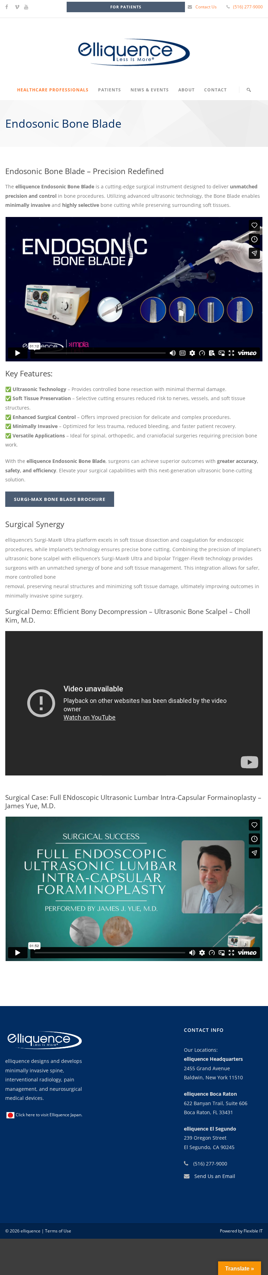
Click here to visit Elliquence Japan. (49, 1115)
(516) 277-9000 (248, 7)
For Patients (125, 6)
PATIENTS (109, 90)
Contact (215, 90)
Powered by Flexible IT (241, 1231)
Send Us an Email (214, 1176)
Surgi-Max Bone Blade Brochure (59, 499)
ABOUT (186, 90)
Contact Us (206, 7)
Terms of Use (57, 1231)
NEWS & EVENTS (150, 90)
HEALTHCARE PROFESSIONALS (53, 90)
